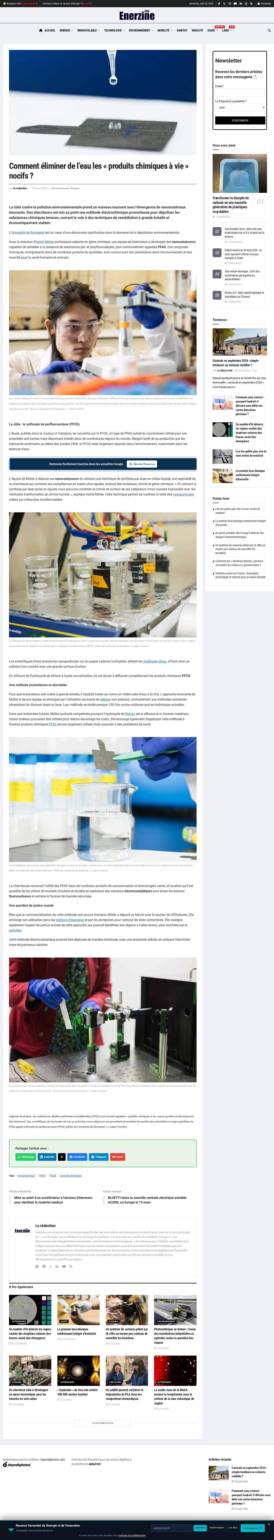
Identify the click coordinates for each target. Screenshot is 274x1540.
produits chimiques (70, 1175)
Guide (212, 29)
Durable (113, 1321)
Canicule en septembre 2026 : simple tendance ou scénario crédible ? (249, 1472)
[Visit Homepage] (137, 15)
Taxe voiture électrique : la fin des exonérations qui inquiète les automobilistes (242, 275)
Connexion (265, 3)
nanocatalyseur (26, 1175)
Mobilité (163, 30)
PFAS (53, 724)
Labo (227, 29)
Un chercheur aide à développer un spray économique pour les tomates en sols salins (28, 1394)
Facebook (78, 1156)
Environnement (139, 30)
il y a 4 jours (66, 1399)
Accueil (50, 30)
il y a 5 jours (114, 1404)
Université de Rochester (27, 233)
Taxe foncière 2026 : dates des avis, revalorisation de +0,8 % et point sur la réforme (244, 232)
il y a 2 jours (114, 1343)
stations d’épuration (70, 920)
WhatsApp (27, 1156)
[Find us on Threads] (246, 3)
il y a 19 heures (67, 1339)
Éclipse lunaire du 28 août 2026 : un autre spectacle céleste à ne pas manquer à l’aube (243, 254)
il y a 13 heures (19, 1343)
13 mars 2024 (39, 188)
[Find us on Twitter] (224, 3)
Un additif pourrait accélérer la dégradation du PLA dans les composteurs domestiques (124, 1394)
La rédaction (20, 188)
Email (119, 1156)
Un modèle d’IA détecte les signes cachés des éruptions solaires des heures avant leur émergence (30, 1333)
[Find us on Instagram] (229, 3)
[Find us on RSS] (251, 3)
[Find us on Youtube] (235, 3)
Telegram (100, 1156)
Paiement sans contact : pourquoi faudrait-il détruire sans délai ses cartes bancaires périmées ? (250, 405)
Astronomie (19, 1321)
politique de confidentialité (132, 1535)
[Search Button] (269, 30)
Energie (65, 30)
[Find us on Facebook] (219, 3)
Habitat (182, 30)
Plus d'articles (102, 1423)
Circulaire (115, 1382)
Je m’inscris (250, 1528)
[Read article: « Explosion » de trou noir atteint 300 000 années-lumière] (78, 1371)
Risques (74, 188)
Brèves (220, 352)
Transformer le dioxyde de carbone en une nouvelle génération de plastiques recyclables (231, 205)
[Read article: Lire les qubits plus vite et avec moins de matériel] (223, 456)
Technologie (113, 30)
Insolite (197, 30)
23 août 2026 (243, 370)
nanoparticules (183, 494)
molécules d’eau (154, 661)
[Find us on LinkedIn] (241, 3)
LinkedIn (48, 1156)
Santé (64, 1321)
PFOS (53, 1175)
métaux (105, 699)
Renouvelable (87, 30)
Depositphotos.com (53, 1459)
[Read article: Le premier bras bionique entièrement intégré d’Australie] (78, 1310)
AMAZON (94, 1464)
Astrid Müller (44, 242)
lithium (130, 714)
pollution (15, 930)
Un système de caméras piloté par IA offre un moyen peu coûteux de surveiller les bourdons (127, 1333)
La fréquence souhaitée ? (230, 101)
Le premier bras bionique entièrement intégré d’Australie (250, 475)
